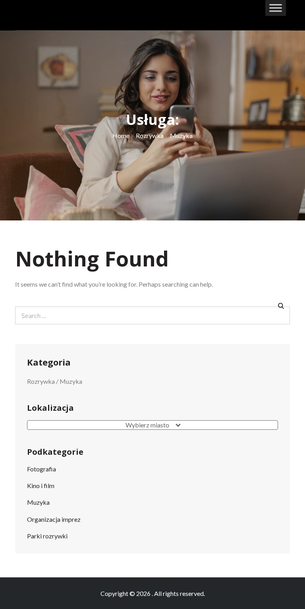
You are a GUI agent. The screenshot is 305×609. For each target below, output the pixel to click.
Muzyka (38, 502)
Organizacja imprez (54, 519)
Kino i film (40, 485)
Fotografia (41, 469)
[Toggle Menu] (275, 7)
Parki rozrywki (47, 536)
